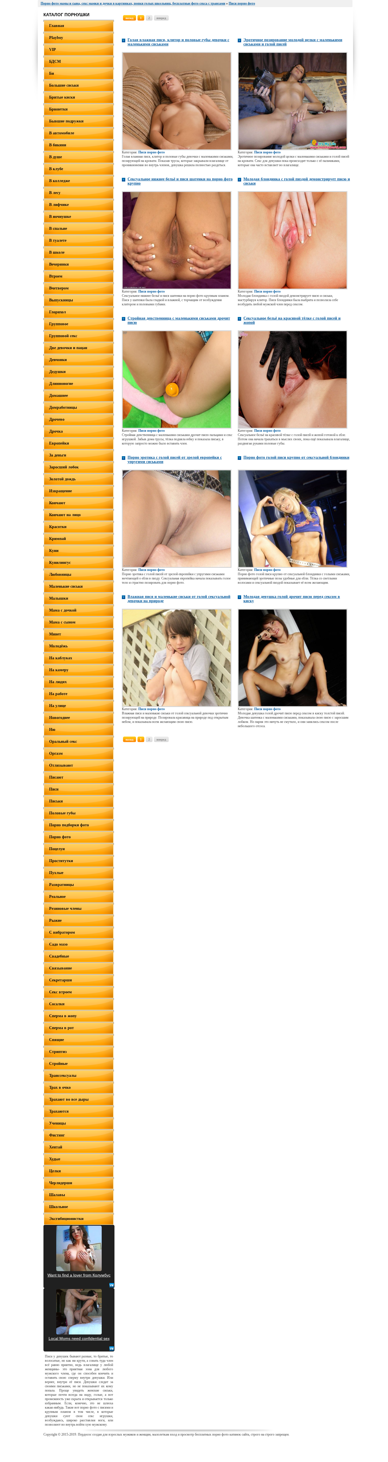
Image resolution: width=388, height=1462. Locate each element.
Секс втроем (60, 992)
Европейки (59, 443)
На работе (58, 694)
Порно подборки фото (69, 825)
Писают (56, 777)
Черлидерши (60, 1183)
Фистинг (57, 1135)
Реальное (57, 896)
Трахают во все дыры (69, 1099)
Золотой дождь (62, 479)
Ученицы (57, 1123)
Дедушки (57, 372)
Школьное (58, 1207)
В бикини (57, 145)
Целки (55, 1171)
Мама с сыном (62, 622)
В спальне (58, 228)
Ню (52, 729)
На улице (57, 706)
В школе (56, 252)
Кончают (57, 503)
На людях (58, 682)
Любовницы (60, 574)
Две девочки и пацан (68, 348)
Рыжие (55, 920)
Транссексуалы (62, 1075)
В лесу (55, 193)
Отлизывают (61, 765)
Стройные (58, 1063)
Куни (54, 550)
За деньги (57, 455)
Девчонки (58, 360)
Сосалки (56, 1004)
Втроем (55, 276)
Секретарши (60, 980)
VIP (52, 49)
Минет (55, 634)
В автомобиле (61, 133)
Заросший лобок (64, 467)
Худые (54, 1159)
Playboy (56, 38)
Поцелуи (57, 849)
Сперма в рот (61, 1028)
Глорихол (57, 312)
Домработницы (63, 407)
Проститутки (61, 861)
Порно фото (60, 837)
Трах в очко (60, 1087)
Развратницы (61, 885)
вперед (161, 18)
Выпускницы (61, 300)
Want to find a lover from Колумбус (78, 1275)
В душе (55, 157)
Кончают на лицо (65, 515)
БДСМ (55, 61)
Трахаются (59, 1111)
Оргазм (56, 753)
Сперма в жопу (63, 1016)
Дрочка (56, 431)
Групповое (58, 324)
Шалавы (57, 1195)
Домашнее (58, 395)
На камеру (58, 670)
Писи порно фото (151, 152)
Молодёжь (58, 646)
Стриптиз (58, 1052)
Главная (56, 26)
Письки (56, 801)
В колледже (59, 181)
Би (51, 73)
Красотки (57, 527)
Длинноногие (61, 383)
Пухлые (56, 873)
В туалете (57, 240)
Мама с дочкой (62, 610)
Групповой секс (63, 336)
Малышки (58, 598)
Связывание (60, 968)
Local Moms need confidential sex (79, 1338)
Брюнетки (58, 109)
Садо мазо (58, 944)
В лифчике (59, 205)
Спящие (56, 1040)
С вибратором (62, 932)
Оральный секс (63, 741)
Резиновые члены (65, 908)
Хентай (55, 1147)
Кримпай (57, 539)
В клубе (56, 169)
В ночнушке (60, 216)
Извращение (60, 491)
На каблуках (60, 658)
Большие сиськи (64, 85)
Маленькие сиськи (66, 586)
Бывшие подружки (66, 121)
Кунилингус (60, 562)
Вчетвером (59, 288)
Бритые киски (62, 97)
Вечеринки (59, 264)
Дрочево (56, 419)
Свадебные (59, 956)
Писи (54, 789)
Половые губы (62, 813)
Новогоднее (59, 718)
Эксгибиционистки (66, 1219)
